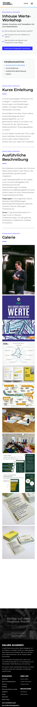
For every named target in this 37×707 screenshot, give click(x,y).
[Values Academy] (8, 3)
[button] (31, 3)
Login (26, 3)
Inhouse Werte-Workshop (15, 65)
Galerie (8, 74)
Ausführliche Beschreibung (16, 71)
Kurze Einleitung (12, 68)
